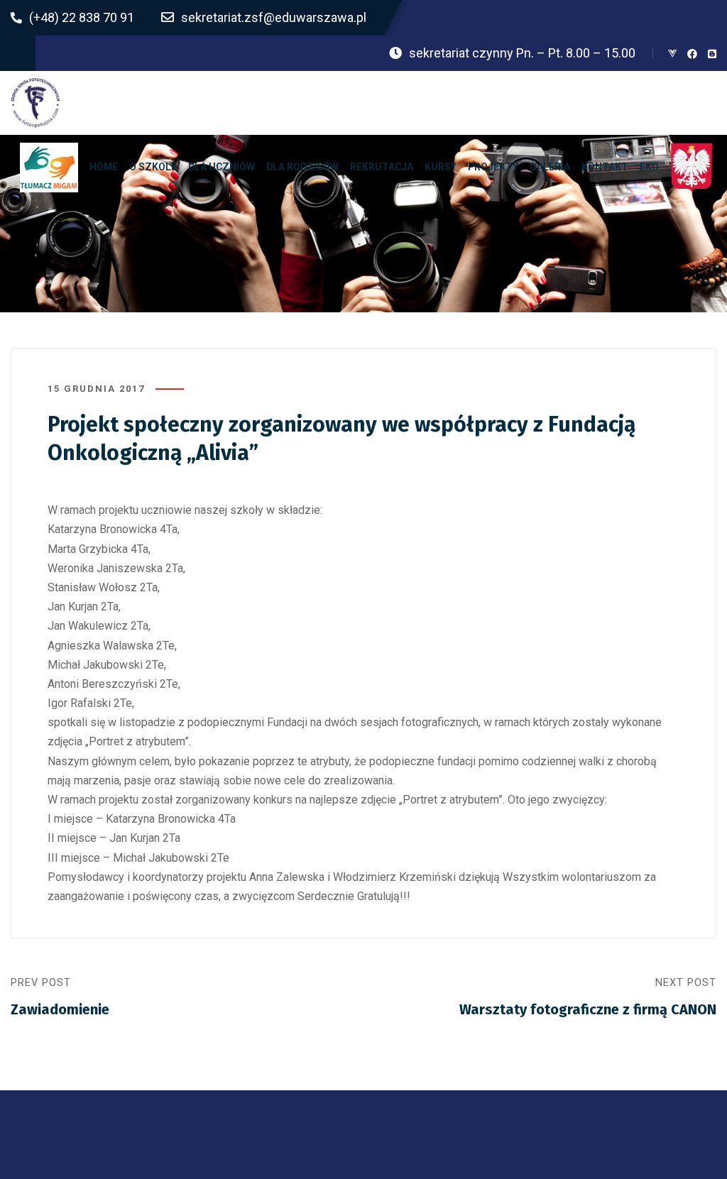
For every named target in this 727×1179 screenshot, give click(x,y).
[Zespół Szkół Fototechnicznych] (35, 102)
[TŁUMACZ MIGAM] (49, 167)
